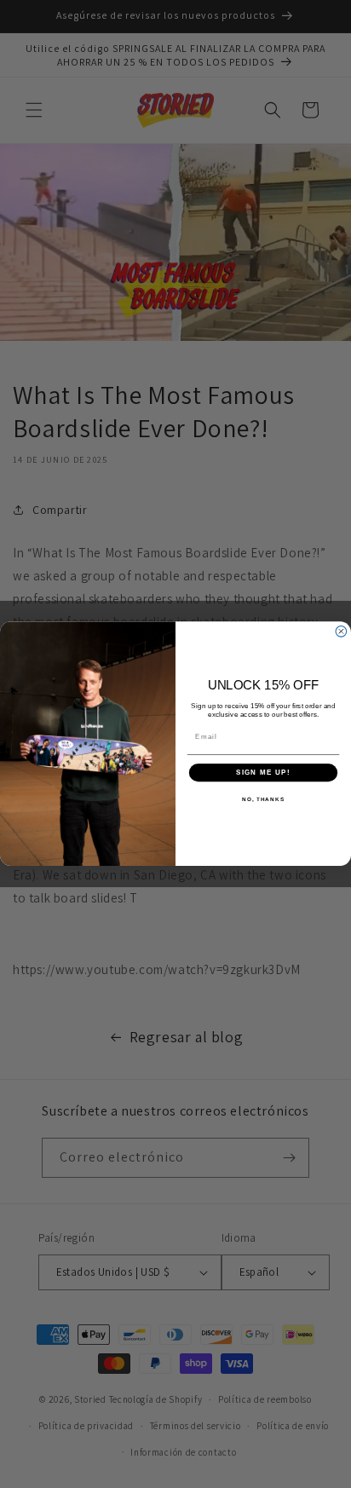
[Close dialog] (341, 631)
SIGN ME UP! (263, 772)
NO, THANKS (263, 800)
